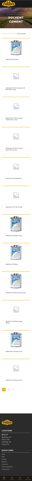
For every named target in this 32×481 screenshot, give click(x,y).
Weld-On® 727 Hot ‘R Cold (14, 207)
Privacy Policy (6, 469)
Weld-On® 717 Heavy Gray (14, 351)
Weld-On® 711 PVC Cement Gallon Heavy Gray (14, 118)
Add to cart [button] (16, 92)
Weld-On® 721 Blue (12, 264)
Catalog (4, 459)
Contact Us (5, 464)
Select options (16, 62)
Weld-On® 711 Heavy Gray (14, 380)
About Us (4, 461)
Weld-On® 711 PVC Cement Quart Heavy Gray (14, 149)
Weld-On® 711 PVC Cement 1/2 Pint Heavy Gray (15, 88)
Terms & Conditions (7, 466)
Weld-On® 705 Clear (12, 59)
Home (3, 454)
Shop (3, 456)
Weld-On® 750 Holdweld (13, 178)
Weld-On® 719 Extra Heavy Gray (16, 292)
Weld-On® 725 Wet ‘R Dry (14, 235)
